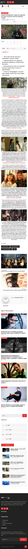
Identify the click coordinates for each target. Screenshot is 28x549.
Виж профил (5, 305)
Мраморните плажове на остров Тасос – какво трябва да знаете (17, 456)
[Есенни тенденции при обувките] (5, 469)
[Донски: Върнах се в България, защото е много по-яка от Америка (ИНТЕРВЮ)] (14, 394)
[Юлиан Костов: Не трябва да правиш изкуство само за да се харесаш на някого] (14, 321)
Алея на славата (5, 246)
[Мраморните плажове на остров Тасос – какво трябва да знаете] (5, 456)
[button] (4, 37)
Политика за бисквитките (7, 523)
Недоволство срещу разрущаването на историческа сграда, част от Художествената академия (17, 476)
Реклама (4, 521)
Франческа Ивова (19, 297)
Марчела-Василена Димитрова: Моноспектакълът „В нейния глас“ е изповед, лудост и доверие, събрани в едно (14, 357)
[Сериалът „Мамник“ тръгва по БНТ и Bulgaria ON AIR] (5, 450)
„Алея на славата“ (19, 152)
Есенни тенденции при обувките (17, 468)
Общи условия (5, 520)
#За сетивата (4, 314)
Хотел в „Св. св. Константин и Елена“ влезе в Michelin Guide (16, 462)
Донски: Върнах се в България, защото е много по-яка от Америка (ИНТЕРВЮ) (13, 405)
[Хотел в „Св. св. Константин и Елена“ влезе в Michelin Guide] (5, 463)
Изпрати (23, 539)
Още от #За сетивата (7, 310)
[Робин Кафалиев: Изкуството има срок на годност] (14, 370)
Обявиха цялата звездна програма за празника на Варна (17, 482)
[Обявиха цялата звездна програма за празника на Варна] (5, 483)
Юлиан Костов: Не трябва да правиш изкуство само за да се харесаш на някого (13, 332)
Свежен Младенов (15, 246)
